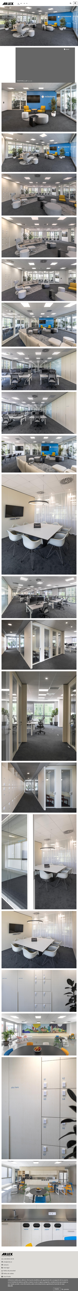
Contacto (6, 1265)
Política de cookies (8, 1273)
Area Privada (7, 1276)
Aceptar (57, 1289)
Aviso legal (6, 1268)
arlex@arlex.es (7, 1262)
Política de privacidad (9, 1271)
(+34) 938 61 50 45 (8, 1259)
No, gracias (65, 1289)
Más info (10, 1286)
